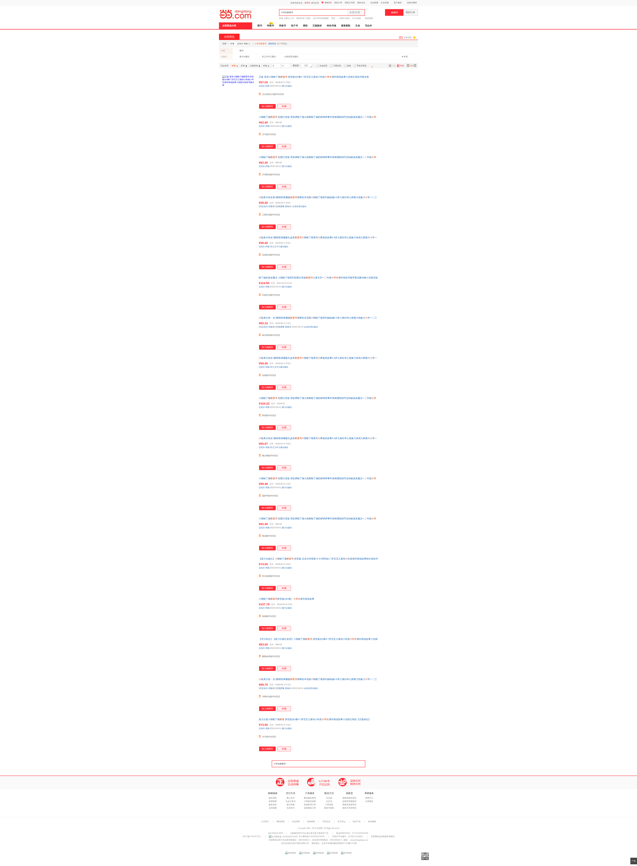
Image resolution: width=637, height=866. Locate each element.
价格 (265, 66)
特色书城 (331, 25)
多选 (406, 56)
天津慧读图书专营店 (271, 174)
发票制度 (273, 801)
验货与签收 (329, 808)
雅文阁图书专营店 (270, 455)
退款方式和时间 (349, 808)
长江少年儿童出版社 (270, 56)
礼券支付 (291, 808)
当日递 (329, 798)
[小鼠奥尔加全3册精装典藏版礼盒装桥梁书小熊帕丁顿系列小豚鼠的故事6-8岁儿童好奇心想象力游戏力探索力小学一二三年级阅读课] (238, 252)
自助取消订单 (310, 804)
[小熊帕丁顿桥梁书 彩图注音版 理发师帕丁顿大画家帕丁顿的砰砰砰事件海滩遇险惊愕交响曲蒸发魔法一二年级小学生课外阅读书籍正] (238, 132)
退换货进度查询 (349, 804)
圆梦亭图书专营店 (270, 496)
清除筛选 (272, 43)
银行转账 (291, 804)
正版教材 (317, 25)
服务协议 (273, 804)
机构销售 (311, 821)
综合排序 (225, 66)
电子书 (294, 25)
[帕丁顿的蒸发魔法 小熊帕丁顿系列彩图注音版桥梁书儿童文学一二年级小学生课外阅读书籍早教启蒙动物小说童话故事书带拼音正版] (238, 292)
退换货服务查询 (349, 798)
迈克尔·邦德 (264, 86)
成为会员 (315, 3)
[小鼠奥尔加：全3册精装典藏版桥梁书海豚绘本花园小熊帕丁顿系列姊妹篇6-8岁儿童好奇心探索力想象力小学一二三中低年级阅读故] (238, 332)
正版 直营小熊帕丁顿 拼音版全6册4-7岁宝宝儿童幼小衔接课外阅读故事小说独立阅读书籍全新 (314, 77)
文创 (357, 25)
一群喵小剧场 (344, 18)
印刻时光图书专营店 (271, 295)
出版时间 (254, 66)
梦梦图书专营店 (269, 415)
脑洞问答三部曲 (303, 18)
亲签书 (282, 25)
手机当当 (326, 821)
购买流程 (273, 798)
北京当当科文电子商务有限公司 (295, 843)
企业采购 (385, 2)
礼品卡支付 (291, 801)
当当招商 (296, 821)
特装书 (270, 25)
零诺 (333, 18)
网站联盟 (280, 821)
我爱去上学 (289, 18)
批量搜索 (408, 37)
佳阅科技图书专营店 (271, 255)
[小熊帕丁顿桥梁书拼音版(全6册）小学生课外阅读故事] (238, 614)
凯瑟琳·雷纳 (283, 206)
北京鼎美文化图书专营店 (273, 94)
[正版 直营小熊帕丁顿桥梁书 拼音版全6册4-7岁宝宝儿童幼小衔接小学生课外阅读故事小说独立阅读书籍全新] (238, 92)
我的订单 (338, 2)
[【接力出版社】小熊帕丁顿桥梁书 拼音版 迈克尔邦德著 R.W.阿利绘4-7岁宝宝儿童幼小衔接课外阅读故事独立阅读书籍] (238, 573)
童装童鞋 (345, 25)
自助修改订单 (310, 808)
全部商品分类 (229, 25)
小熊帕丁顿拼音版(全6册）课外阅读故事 (286, 599)
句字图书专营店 (269, 134)
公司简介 (265, 821)
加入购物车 (267, 106)
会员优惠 (273, 808)
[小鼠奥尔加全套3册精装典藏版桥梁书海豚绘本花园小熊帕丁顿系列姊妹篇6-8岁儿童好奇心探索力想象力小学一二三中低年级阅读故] (238, 212)
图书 (259, 25)
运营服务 (369, 801)
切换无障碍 (412, 2)
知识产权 (357, 821)
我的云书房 (350, 2)
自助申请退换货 (349, 801)
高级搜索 (369, 18)
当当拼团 (374, 2)
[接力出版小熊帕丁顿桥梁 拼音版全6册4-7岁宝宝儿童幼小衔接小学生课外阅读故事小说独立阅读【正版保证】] (238, 734)
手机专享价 (362, 66)
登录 (308, 3)
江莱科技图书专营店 (271, 215)
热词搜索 (372, 821)
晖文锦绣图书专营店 (271, 576)
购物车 (328, 2)
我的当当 (361, 2)
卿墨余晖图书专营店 (271, 656)
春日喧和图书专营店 (271, 335)
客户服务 (398, 2)
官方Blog (341, 821)
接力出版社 (244, 56)
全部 (224, 43)
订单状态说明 (310, 801)
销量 (234, 66)
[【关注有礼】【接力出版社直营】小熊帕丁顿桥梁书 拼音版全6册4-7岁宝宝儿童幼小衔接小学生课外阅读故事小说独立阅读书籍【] (238, 654)
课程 (305, 25)
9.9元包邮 (356, 18)
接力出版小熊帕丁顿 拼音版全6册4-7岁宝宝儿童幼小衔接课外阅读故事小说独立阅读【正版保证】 (315, 719)
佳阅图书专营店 (269, 375)
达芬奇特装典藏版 (321, 18)
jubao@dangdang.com (359, 840)
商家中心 (369, 798)
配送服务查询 (310, 798)
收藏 (284, 106)
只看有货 (337, 66)
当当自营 (323, 66)
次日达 (329, 801)
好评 (243, 66)
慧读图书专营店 (269, 536)
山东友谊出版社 (291, 56)
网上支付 (291, 798)
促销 (349, 66)
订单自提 (329, 804)
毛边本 (368, 25)
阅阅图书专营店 (269, 616)
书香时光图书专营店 (271, 696)
